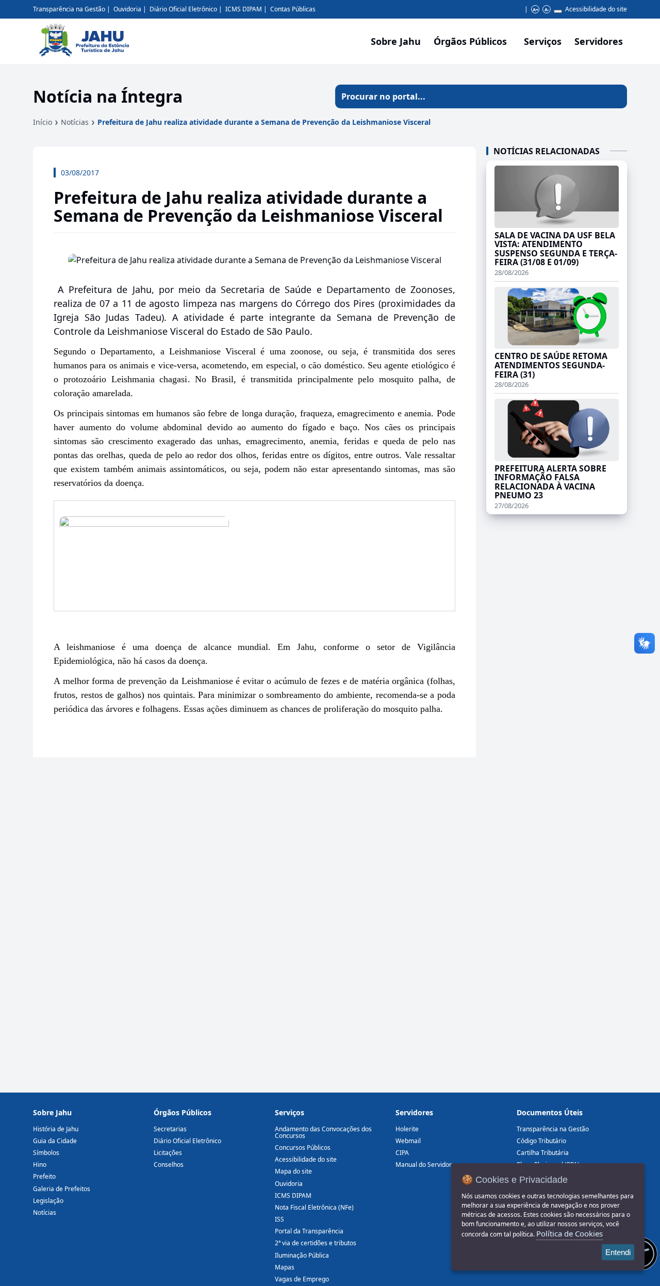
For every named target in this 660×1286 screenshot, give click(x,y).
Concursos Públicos (303, 1147)
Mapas (284, 1267)
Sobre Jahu (396, 41)
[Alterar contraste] (558, 11)
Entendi (618, 1252)
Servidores (414, 1112)
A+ (535, 9)
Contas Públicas (293, 9)
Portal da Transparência (309, 1231)
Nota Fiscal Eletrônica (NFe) (314, 1207)
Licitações (168, 1152)
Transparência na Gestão (69, 9)
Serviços (543, 41)
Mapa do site (293, 1171)
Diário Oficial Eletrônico (183, 9)
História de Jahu (55, 1129)
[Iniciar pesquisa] (615, 96)
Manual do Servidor (423, 1164)
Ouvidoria (127, 9)
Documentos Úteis (550, 1112)
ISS (279, 1219)
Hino (39, 1164)
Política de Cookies (569, 1233)
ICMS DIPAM (243, 9)
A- (546, 9)
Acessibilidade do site (596, 9)
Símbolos (46, 1152)
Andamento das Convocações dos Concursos (323, 1132)
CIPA (402, 1152)
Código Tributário (541, 1140)
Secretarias (170, 1129)
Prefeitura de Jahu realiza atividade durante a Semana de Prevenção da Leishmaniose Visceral (264, 122)
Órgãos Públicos (182, 1112)
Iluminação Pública (302, 1255)
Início (42, 122)
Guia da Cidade (55, 1140)
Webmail (408, 1140)
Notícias (75, 122)
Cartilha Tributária (543, 1152)
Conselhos (169, 1164)
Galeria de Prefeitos (61, 1188)
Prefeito (44, 1176)
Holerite (407, 1129)
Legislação (48, 1200)
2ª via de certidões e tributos (315, 1243)
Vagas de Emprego (302, 1279)
